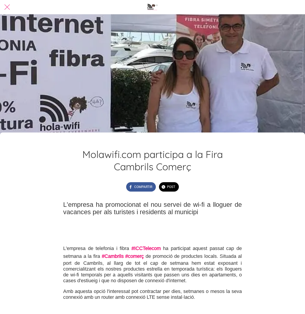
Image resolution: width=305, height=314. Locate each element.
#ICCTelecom (146, 248)
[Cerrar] (7, 7)
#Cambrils (113, 256)
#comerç (134, 256)
